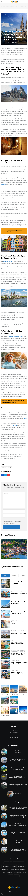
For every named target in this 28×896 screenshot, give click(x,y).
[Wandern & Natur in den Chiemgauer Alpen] (4, 768)
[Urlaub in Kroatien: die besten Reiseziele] (4, 751)
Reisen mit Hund (5, 869)
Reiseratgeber (14, 670)
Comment (23, 575)
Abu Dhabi (6, 863)
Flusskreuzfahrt (5, 866)
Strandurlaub (23, 869)
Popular (14, 575)
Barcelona (18, 793)
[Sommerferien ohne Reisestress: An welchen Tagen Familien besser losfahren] (5, 674)
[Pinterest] (8, 475)
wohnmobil (16, 876)
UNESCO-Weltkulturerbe (7, 872)
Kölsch (9, 467)
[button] (23, 535)
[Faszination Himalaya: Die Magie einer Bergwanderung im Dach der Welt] (5, 604)
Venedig (24, 872)
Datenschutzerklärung (14, 891)
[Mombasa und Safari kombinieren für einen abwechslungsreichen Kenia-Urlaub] (5, 644)
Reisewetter (14, 660)
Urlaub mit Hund (15, 610)
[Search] (26, 1)
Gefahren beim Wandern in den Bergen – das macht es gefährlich (18, 786)
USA (18, 660)
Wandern (11, 876)
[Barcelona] (10, 794)
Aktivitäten (13, 650)
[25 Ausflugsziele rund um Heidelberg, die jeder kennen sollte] (5, 654)
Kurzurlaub (3, 184)
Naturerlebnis (13, 866)
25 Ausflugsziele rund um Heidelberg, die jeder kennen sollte (18, 655)
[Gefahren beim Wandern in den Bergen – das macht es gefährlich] (4, 785)
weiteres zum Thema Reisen (17, 630)
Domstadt (4, 467)
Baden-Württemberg (21, 650)
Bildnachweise (21, 890)
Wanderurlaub (17, 600)
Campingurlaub (14, 730)
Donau (14, 863)
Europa (12, 590)
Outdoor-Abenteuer (22, 866)
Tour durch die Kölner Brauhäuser (14, 336)
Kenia (12, 640)
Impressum (14, 890)
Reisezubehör (14, 620)
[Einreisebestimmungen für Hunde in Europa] (5, 614)
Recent (5, 575)
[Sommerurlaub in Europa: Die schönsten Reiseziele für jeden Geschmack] (5, 593)
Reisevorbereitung (15, 869)
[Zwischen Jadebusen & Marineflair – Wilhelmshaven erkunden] (4, 760)
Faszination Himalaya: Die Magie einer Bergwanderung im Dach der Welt (18, 825)
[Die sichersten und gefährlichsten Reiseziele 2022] (4, 777)
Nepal (12, 600)
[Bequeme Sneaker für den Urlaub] (5, 624)
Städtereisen (4, 563)
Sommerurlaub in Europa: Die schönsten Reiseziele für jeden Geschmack (19, 593)
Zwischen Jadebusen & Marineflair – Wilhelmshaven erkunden (18, 761)
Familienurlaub (14, 651)
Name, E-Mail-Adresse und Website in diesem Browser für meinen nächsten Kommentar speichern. (13, 521)
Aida (11, 863)
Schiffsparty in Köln (7, 261)
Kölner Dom (14, 425)
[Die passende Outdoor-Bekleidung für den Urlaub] (5, 634)
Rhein (24, 177)
